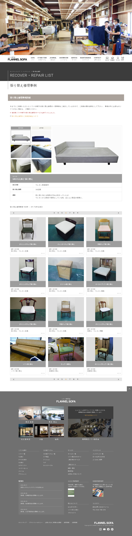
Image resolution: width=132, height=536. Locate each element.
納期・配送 (71, 468)
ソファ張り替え (28, 364)
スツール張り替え (66, 284)
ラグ (44, 462)
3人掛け (21, 462)
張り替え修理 (36, 71)
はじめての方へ (72, 507)
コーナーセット (23, 468)
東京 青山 (53, 422)
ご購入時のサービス (74, 459)
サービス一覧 (72, 454)
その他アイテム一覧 (49, 454)
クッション (46, 459)
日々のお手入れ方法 (99, 456)
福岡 (57, 439)
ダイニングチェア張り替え (28, 244)
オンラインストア (15, 71)
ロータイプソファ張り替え (104, 284)
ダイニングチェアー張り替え (104, 364)
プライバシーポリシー (36, 522)
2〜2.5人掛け (23, 459)
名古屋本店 (25, 439)
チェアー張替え (66, 364)
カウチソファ (23, 465)
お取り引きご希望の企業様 (53, 522)
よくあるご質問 (97, 459)
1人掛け (21, 456)
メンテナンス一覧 (98, 454)
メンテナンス (26, 71)
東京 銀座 (30, 422)
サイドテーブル (48, 465)
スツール (21, 471)
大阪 (41, 439)
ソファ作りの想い (73, 510)
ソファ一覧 (22, 454)
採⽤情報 (66, 522)
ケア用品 (46, 456)
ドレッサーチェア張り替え (66, 244)
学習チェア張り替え (104, 244)
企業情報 (74, 522)
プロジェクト (72, 512)
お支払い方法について (74, 474)
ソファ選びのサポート (74, 456)
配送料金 (70, 471)
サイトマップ (23, 522)
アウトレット (23, 474)
